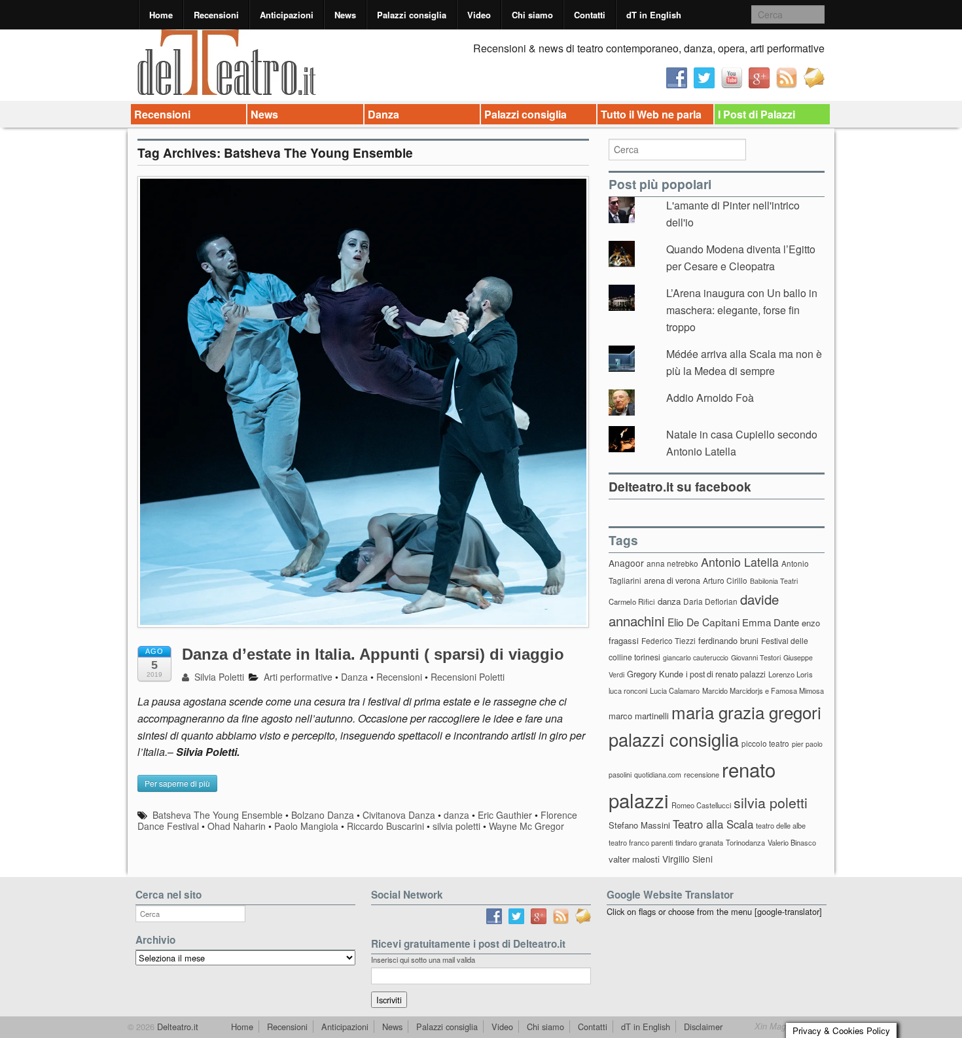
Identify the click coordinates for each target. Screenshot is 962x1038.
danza (456, 814)
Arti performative (298, 676)
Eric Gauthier (505, 814)
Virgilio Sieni (687, 858)
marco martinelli (639, 715)
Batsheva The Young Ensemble (217, 814)
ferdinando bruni (728, 640)
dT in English (653, 15)
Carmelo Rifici (632, 601)
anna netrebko (672, 563)
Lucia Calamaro (675, 690)
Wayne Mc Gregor (526, 825)
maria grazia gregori (746, 712)
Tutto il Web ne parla (651, 114)
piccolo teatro (765, 743)
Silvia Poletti (218, 676)
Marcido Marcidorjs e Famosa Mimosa (763, 690)
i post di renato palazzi (726, 674)
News (345, 15)
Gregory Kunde (655, 674)
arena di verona (672, 580)
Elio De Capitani (703, 622)
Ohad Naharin (236, 825)
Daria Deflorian (710, 601)
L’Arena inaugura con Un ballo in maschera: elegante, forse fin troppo (741, 309)
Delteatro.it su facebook (680, 486)
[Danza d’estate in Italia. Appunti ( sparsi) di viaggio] (363, 408)
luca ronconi (628, 690)
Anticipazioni (286, 15)
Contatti (589, 15)
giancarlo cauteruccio (695, 657)
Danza (383, 114)
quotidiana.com (657, 774)
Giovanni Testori (756, 657)
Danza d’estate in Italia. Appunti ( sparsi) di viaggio (373, 654)
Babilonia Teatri (774, 581)
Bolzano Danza (322, 814)
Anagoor (626, 562)
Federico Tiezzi (668, 640)
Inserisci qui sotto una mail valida (423, 959)
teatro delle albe (781, 825)
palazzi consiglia (674, 739)
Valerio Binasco (792, 842)
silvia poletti (456, 825)
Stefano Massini (639, 825)
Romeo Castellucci (701, 805)
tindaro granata (699, 842)
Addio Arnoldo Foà (710, 397)
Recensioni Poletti (468, 676)
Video (479, 15)
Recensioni (216, 15)
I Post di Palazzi (756, 114)
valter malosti (634, 859)
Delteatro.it (176, 1026)
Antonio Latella (740, 562)
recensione (701, 774)
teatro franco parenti (641, 842)
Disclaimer (703, 1026)
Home (161, 15)
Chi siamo (532, 15)
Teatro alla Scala (713, 824)
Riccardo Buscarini (385, 825)
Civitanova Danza (399, 814)
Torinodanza (745, 842)
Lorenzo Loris (790, 674)
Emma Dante (770, 622)
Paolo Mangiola (306, 825)
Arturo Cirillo (725, 580)
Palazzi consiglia (411, 15)
